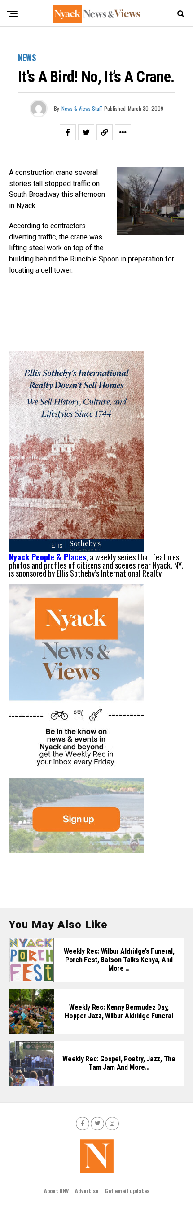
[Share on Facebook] (68, 132)
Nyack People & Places (47, 557)
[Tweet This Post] (86, 132)
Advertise (86, 1190)
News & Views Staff (81, 108)
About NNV (56, 1190)
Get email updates (127, 1190)
